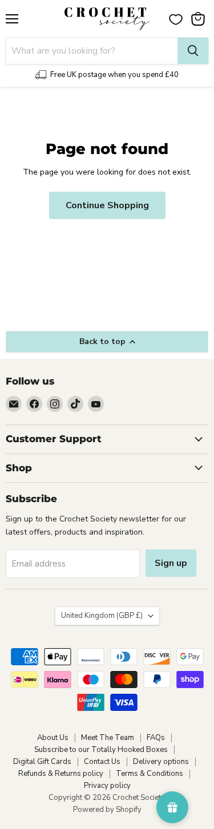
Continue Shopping (107, 205)
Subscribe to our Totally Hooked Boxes (101, 750)
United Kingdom (102, 615)
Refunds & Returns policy (60, 774)
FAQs (156, 738)
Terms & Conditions (149, 774)
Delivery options (161, 762)
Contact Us (102, 762)
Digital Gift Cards (42, 762)
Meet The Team (107, 738)
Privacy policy (107, 786)
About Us (52, 738)
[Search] (192, 51)
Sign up (171, 563)
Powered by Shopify (107, 809)
